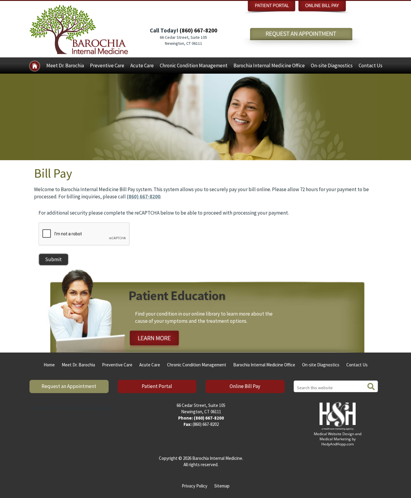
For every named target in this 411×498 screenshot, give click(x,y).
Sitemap (222, 486)
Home (49, 365)
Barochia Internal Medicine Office (269, 65)
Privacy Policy (194, 486)
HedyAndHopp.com (337, 444)
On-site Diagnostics (332, 65)
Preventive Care (107, 65)
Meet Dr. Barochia (65, 65)
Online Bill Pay (245, 386)
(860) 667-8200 (198, 30)
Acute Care (142, 65)
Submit (53, 259)
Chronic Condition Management (193, 65)
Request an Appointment (69, 386)
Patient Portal (157, 386)
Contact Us (370, 65)
